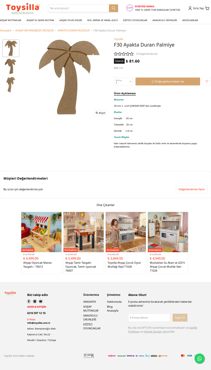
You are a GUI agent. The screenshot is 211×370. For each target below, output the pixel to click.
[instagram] (34, 301)
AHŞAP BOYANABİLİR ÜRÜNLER (34, 30)
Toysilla (118, 39)
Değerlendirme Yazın (192, 189)
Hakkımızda (114, 302)
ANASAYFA (89, 302)
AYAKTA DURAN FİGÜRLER (74, 30)
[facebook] (29, 301)
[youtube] (40, 301)
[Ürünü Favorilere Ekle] (207, 81)
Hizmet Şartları (153, 331)
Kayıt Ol (180, 317)
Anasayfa (5, 30)
